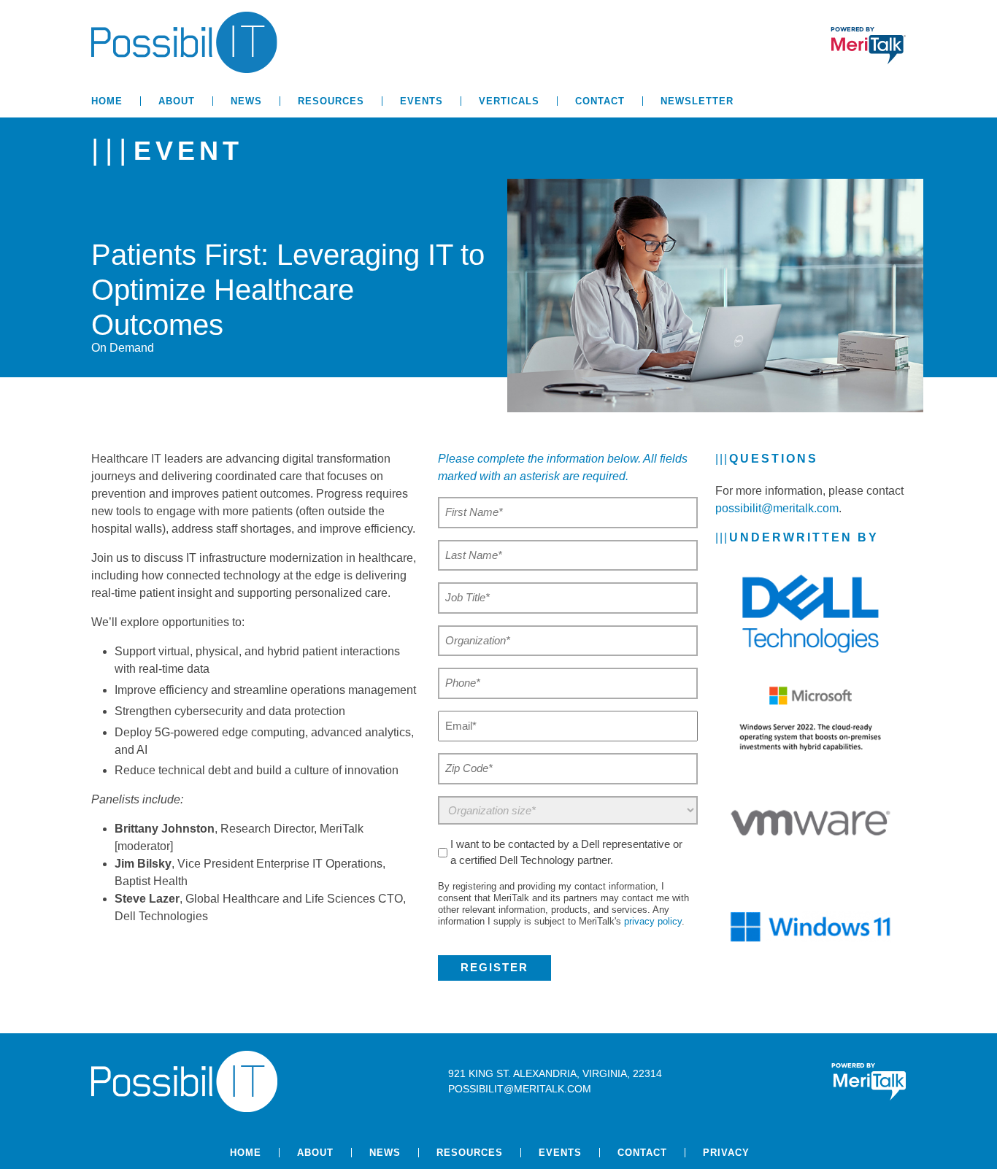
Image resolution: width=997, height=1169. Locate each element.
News (246, 101)
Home (107, 101)
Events (421, 101)
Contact (600, 101)
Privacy (726, 1152)
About (176, 101)
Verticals (509, 101)
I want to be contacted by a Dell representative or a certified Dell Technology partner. (566, 852)
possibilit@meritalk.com (777, 508)
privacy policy (653, 921)
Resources (331, 101)
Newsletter (697, 101)
